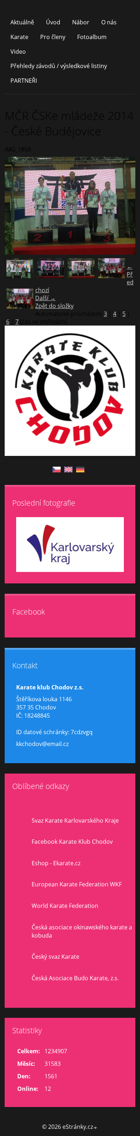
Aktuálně (22, 22)
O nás (109, 22)
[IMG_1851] (19, 271)
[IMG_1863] (19, 302)
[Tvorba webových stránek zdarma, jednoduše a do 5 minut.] (95, 1128)
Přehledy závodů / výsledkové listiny (58, 66)
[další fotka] (124, 206)
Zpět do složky (54, 306)
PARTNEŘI (23, 81)
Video (18, 52)
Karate (19, 37)
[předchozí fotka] (16, 206)
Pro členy (52, 37)
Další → (45, 298)
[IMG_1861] (111, 271)
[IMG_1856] (50, 271)
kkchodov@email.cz (42, 744)
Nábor (80, 22)
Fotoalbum (92, 37)
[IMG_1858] (80, 271)
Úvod (53, 22)
